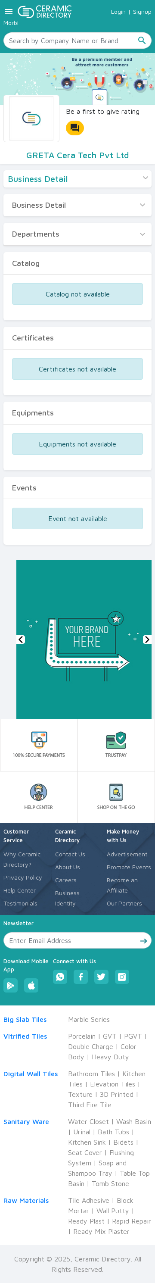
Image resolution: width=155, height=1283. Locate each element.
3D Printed (116, 1094)
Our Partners (124, 903)
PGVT (133, 1036)
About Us (67, 867)
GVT (110, 1036)
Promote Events (129, 867)
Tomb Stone (110, 1183)
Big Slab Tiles (24, 1019)
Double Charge (90, 1046)
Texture (80, 1094)
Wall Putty (112, 1210)
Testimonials (20, 903)
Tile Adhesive (88, 1200)
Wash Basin (133, 1121)
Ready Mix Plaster (101, 1231)
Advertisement (127, 854)
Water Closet (88, 1121)
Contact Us (70, 854)
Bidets (123, 1142)
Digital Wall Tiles (30, 1073)
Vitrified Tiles (25, 1036)
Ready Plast (86, 1221)
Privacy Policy (22, 877)
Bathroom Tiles (91, 1073)
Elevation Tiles (112, 1084)
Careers (66, 879)
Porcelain (82, 1036)
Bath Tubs (113, 1132)
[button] (20, 639)
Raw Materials (26, 1200)
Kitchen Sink (87, 1142)
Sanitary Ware (26, 1121)
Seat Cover (85, 1152)
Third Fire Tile (90, 1104)
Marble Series (89, 1019)
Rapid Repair (131, 1221)
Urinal (81, 1132)
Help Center (19, 890)
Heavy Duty (110, 1057)
